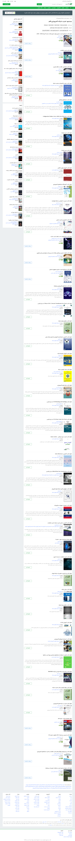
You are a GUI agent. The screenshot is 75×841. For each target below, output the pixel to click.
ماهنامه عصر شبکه (63, 25)
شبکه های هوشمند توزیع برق (46, 210)
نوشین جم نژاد (14, 148)
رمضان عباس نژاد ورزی (13, 46)
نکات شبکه (57, 376)
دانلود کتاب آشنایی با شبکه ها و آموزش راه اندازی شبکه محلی (58, 337)
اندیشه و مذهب (58, 797)
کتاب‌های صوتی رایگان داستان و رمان (12, 55)
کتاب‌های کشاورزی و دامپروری (55, 223)
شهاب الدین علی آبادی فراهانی (56, 238)
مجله (45, 7)
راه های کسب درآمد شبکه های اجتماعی (36, 661)
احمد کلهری (60, 339)
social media (29, 663)
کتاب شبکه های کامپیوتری (47, 124)
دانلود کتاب (28, 95)
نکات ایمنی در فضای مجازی (43, 549)
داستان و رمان (8, 797)
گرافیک (48, 808)
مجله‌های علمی (57, 543)
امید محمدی (60, 607)
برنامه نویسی (47, 800)
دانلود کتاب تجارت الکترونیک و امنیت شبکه (62, 83)
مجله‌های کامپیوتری (46, 30)
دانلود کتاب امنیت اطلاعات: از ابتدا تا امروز (63, 557)
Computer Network (32, 106)
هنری (28, 809)
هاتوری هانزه (60, 591)
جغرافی (59, 802)
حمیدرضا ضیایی (38, 106)
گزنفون (16, 71)
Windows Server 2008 (53, 121)
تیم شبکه (46, 25)
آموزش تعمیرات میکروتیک (39, 512)
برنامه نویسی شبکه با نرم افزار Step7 (31, 679)
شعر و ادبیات (8, 796)
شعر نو (71, 800)
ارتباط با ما (70, 832)
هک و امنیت (65, 27)
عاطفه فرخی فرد (14, 54)
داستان (70, 796)
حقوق (60, 809)
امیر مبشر (15, 206)
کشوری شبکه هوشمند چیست (36, 209)
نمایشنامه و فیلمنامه (68, 808)
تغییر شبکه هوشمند (32, 212)
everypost (54, 660)
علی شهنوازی (59, 222)
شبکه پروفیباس (54, 681)
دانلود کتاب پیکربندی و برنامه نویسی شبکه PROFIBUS (60, 671)
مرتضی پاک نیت (59, 387)
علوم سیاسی (53, 273)
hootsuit (50, 660)
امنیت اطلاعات (55, 174)
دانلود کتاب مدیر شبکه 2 (66, 150)
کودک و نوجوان (26, 805)
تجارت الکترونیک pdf (48, 91)
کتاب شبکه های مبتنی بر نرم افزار (37, 311)
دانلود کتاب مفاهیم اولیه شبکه (65, 321)
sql (35, 123)
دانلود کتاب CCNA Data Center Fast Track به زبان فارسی (59, 419)
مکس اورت (60, 35)
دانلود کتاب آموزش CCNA (66, 622)
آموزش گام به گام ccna (49, 430)
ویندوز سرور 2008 (32, 123)
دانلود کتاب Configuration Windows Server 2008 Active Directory (57, 116)
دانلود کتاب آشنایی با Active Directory (63, 454)
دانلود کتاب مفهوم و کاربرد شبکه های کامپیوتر (62, 489)
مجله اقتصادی (17, 802)
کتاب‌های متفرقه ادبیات (14, 191)
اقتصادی (59, 796)
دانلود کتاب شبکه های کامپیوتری (64, 385)
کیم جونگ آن (14, 198)
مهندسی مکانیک (36, 802)
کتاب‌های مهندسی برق (56, 204)
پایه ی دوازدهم (29, 88)
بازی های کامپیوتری (44, 644)
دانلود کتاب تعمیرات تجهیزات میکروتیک (63, 505)
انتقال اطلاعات (60, 108)
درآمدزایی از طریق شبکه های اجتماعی (49, 661)
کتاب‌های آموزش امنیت (64, 30)
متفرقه (28, 811)
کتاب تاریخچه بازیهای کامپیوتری (53, 644)
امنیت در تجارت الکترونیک (42, 531)
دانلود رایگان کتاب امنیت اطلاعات (31, 173)
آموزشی (9, 805)
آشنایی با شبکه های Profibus (54, 679)
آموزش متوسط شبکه (55, 360)
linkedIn (58, 664)
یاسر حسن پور (59, 255)
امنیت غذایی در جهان (28, 226)
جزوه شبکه (28, 360)
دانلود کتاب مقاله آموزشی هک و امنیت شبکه (62, 687)
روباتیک (38, 805)
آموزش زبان (70, 811)
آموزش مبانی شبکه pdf (32, 142)
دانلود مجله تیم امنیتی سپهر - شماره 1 (63, 539)
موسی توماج (15, 79)
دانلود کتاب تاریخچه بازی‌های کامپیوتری (63, 639)
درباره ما (70, 833)
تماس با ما (4, 1)
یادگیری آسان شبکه (55, 191)
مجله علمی (17, 806)
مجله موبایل (17, 797)
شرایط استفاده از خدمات (67, 836)
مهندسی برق (37, 800)
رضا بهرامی (60, 355)
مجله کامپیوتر (17, 796)
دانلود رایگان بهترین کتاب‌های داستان (12, 110)
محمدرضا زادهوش (14, 164)
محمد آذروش (15, 173)
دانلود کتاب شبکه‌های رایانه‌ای (65, 100)
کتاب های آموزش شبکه (30, 191)
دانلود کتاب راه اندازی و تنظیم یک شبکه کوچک (62, 573)
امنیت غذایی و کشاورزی (56, 229)
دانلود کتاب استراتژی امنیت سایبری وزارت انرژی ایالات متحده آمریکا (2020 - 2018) (54, 34)
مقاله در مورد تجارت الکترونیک (57, 91)
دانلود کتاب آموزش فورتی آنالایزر (65, 168)
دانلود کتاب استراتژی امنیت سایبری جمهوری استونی (60, 269)
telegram (57, 660)
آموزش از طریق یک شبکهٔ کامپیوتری (51, 786)
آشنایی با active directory (38, 462)
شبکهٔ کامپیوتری (42, 786)
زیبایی (28, 800)
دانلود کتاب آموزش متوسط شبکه (65, 353)
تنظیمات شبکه (57, 123)
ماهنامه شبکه (57, 25)
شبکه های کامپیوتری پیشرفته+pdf (35, 292)
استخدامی (53, 755)
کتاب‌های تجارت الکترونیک (55, 85)
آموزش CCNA (33, 627)
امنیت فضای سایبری (49, 547)
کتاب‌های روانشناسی (14, 80)
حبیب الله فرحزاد (14, 23)
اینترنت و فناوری (57, 722)
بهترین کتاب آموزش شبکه (35, 360)
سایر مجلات (17, 811)
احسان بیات (60, 52)
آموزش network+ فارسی (49, 160)
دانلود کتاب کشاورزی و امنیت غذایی (64, 220)
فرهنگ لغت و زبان (69, 809)
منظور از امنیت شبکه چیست (54, 88)
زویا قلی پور (15, 156)
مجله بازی (17, 799)
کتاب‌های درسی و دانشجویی (47, 103)
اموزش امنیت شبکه (28, 174)
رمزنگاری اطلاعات (35, 563)
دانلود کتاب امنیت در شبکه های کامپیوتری (62, 703)
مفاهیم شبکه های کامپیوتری (34, 784)
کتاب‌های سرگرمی (15, 223)
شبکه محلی (47, 343)
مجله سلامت (17, 808)
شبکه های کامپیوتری (55, 106)
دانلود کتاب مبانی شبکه (67, 589)
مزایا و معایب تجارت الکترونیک (31, 90)
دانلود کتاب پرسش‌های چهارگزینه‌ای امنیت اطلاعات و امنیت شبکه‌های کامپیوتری (54, 751)
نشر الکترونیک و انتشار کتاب (66, 1)
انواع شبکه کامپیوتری (35, 393)
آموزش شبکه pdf (46, 295)
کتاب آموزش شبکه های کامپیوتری (53, 157)
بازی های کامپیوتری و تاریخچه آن (34, 644)
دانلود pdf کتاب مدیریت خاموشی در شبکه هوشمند (50, 207)
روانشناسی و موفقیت (6, 799)
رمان (71, 797)
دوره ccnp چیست (32, 411)
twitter (62, 664)
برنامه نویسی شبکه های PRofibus (43, 679)
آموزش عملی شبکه (33, 139)
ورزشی (28, 808)
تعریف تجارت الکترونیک (48, 90)
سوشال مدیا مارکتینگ (35, 663)
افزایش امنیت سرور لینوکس (44, 441)
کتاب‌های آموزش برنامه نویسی (13, 47)
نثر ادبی (70, 805)
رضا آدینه (60, 770)
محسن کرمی (60, 559)
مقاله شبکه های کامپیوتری (44, 393)
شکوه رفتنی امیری (58, 271)
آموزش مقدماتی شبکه (40, 139)
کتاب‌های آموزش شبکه (55, 30)
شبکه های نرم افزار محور (44, 313)
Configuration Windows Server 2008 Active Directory (46, 123)
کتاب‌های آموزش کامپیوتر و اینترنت (54, 641)
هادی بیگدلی (15, 125)
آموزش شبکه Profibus (35, 678)
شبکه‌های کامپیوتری (51, 53)
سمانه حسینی (15, 39)
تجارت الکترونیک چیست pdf (39, 91)
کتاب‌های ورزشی (15, 207)
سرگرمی (28, 802)
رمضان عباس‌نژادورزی (58, 525)
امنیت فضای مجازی (56, 547)
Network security (56, 532)
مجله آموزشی (17, 805)
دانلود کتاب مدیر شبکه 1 (66, 133)
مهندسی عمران (36, 797)
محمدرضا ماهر (59, 673)
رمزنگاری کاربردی (38, 529)
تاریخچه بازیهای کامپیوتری (48, 645)
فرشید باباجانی (59, 135)
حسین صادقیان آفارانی (58, 753)
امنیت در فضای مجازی (55, 546)
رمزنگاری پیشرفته (50, 531)
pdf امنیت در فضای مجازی (46, 546)
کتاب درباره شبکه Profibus (54, 678)
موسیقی (27, 806)
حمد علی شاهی (44, 106)
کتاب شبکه (55, 124)
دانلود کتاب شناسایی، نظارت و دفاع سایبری (62, 67)
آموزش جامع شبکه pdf (50, 158)
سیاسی (59, 806)
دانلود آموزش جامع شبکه (58, 497)
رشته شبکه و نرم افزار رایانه (44, 88)
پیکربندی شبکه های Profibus (45, 678)
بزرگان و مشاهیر (26, 796)
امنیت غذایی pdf (52, 228)
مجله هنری (17, 809)
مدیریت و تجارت (7, 802)
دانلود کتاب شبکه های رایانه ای (37, 124)
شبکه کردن (55, 142)
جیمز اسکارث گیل (14, 117)
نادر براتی (15, 109)
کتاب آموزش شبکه (59, 192)
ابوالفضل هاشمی (59, 305)
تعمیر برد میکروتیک (55, 512)
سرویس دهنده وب (48, 108)
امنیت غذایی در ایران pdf (37, 229)
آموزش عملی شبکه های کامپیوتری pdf (56, 109)
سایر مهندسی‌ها (36, 806)
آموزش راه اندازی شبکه (34, 343)
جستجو (39, 4)
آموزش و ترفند (47, 797)
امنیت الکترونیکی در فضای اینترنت (32, 549)
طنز (71, 802)
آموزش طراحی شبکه (51, 596)
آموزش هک (57, 692)
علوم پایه (59, 814)
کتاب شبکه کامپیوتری (52, 192)
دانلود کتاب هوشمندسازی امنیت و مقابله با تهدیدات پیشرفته (58, 768)
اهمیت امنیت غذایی (29, 229)
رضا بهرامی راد (59, 455)
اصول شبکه (42, 391)
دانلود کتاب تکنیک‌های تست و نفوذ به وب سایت (61, 236)
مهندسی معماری (36, 799)
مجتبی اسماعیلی (59, 203)
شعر (71, 799)
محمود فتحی (59, 288)
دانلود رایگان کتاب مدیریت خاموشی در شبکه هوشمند (51, 209)
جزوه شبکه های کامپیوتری (54, 393)
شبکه (25, 343)
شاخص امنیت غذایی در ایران (36, 228)
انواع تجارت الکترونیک (40, 90)
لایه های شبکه (51, 497)
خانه (70, 7)
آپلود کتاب (6, 4)
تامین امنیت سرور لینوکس (54, 441)
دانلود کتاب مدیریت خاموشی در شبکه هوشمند (62, 201)
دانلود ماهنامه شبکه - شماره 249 (65, 718)
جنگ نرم (58, 37)
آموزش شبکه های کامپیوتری (35, 391)
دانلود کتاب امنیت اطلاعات (66, 50)
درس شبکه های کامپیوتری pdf (52, 294)
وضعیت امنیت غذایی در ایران (47, 229)
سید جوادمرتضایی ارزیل (58, 371)
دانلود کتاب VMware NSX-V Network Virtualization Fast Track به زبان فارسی (55, 303)
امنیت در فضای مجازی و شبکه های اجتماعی (37, 547)
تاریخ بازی (26, 644)
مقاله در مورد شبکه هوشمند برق (41, 212)
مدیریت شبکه (32, 121)
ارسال (51, 825)
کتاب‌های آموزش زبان (14, 174)
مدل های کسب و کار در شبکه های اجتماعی (41, 660)
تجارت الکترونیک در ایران (30, 91)
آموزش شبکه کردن (43, 360)
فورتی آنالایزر (60, 177)
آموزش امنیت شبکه (59, 176)
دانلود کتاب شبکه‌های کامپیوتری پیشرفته (63, 286)
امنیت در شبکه (28, 176)
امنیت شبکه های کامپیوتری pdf (58, 784)
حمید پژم (60, 68)
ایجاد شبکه (28, 343)
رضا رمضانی (60, 186)
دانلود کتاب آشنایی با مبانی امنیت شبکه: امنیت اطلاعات (60, 523)
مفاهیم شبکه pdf (41, 108)
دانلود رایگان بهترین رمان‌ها (13, 32)
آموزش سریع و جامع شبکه (43, 192)
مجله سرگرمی (17, 800)
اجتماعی (59, 805)
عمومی (49, 7)
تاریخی (59, 800)
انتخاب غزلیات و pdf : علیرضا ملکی (56, 27)
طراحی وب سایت (47, 806)
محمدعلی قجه (14, 214)
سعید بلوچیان (59, 737)
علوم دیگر (59, 815)
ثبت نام (11, 1)
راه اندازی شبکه (51, 343)
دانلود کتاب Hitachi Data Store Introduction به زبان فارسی (59, 471)
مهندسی (53, 7)
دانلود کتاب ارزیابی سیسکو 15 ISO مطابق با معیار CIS (60, 735)
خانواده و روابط (26, 799)
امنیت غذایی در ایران (59, 228)
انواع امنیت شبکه (35, 174)
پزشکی (60, 799)
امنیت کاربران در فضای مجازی (53, 549)
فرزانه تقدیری (15, 141)
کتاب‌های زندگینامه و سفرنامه (13, 72)
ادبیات (67, 7)
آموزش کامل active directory (29, 462)
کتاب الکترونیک (60, 832)
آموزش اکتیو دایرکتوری (47, 460)
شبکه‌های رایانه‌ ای (51, 627)
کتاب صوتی (40, 7)
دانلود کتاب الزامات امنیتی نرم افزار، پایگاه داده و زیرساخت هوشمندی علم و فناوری (54, 253)
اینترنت (48, 796)
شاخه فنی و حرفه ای (35, 88)
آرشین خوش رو (59, 101)
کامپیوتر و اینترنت (47, 809)
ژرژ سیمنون (15, 133)
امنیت (49, 799)
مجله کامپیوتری (42, 784)
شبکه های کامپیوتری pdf (53, 311)
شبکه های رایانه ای (48, 391)
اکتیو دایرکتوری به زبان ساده (48, 462)
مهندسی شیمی (36, 803)
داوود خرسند (59, 705)
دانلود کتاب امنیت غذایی (37, 226)
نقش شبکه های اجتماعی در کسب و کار (46, 663)
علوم (63, 7)
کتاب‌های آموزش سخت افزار (55, 475)
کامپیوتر (58, 7)
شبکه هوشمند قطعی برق (53, 213)
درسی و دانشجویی (58, 811)
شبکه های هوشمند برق (35, 213)
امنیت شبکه (58, 53)
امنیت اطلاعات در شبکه (49, 174)
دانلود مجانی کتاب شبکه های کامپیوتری (52, 194)
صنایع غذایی (57, 226)
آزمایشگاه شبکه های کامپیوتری (46, 463)
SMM (56, 664)
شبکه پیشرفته (54, 361)
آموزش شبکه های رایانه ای (48, 142)
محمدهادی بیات (14, 87)
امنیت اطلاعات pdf (50, 173)
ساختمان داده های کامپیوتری (33, 786)
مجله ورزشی (17, 803)
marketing (52, 664)
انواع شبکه (26, 106)
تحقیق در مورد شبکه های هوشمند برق (53, 212)
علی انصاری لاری (14, 96)
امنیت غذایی (52, 226)
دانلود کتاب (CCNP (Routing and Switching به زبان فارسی (59, 402)
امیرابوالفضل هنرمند (14, 221)
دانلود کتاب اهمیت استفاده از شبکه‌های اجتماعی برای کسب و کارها (57, 655)
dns (52, 108)
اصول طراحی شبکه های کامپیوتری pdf (31, 108)
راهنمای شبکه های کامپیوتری (57, 788)
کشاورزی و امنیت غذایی (45, 226)
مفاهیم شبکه (56, 326)
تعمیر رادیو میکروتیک (48, 512)
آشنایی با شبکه (41, 343)
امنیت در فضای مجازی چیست (36, 546)
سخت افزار (38, 627)
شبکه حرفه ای (48, 361)
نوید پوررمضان (14, 31)
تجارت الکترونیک (56, 90)
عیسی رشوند (59, 507)
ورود (15, 1)
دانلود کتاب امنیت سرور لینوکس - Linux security (61, 437)
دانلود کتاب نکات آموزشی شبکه (65, 369)
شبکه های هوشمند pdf (55, 210)
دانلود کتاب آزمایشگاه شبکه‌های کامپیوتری (62, 184)
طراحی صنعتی (37, 796)
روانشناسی (59, 803)
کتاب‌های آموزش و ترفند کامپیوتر (12, 88)
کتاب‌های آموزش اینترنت (29, 526)
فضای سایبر (58, 70)
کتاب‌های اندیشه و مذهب (14, 24)
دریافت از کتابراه (28, 43)
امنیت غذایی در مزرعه (45, 228)
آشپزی (28, 797)
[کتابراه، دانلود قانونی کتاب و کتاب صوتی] (61, 41)
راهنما (8, 1)
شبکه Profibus (60, 681)
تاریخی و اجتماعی (7, 800)
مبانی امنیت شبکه (41, 174)
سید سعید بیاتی (14, 62)
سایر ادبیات (70, 812)
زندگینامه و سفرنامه (69, 806)
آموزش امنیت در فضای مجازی (58, 550)
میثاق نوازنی (60, 491)
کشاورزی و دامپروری (57, 812)
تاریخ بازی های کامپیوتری (58, 645)
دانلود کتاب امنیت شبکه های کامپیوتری (49, 176)
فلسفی (59, 808)
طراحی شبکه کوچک (51, 578)
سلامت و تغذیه (26, 803)
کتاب (62, 823)
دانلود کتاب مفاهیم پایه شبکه (65, 605)
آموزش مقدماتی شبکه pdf (39, 191)
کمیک (71, 803)
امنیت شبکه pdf (55, 93)
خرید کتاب (61, 835)
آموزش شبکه (49, 106)
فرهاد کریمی (60, 541)
